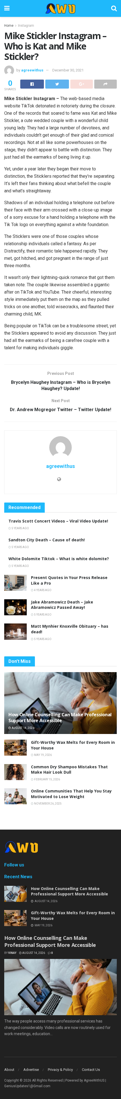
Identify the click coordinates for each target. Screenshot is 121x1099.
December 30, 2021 (68, 70)
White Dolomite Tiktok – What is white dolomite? (58, 558)
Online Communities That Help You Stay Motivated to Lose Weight (71, 793)
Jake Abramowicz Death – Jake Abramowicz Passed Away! (62, 604)
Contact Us (91, 1070)
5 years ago (20, 528)
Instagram (26, 26)
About (9, 1070)
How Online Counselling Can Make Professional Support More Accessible (60, 717)
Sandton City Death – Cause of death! (46, 539)
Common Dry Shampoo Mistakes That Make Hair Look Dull (69, 769)
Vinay (12, 952)
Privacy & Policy (60, 1070)
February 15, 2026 (46, 779)
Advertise (31, 1070)
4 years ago (42, 590)
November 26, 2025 (47, 803)
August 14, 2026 (22, 727)
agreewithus (32, 70)
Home (9, 26)
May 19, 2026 (42, 754)
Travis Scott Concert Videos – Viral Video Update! (58, 521)
